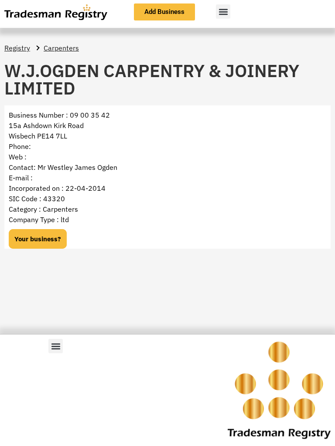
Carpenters (61, 48)
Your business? (37, 239)
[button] (223, 11)
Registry (17, 48)
